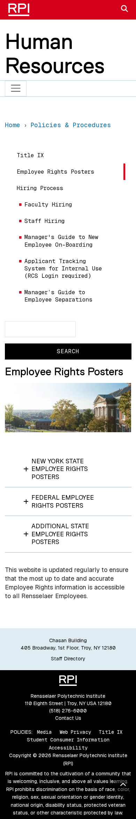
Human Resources (55, 53)
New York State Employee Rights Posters (59, 469)
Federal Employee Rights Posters (62, 501)
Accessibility (68, 748)
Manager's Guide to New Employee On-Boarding (61, 240)
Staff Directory (68, 658)
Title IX (30, 155)
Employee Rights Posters (55, 171)
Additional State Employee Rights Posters (60, 534)
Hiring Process (40, 188)
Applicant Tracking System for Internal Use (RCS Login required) (63, 269)
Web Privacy (75, 732)
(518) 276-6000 (68, 711)
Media (44, 732)
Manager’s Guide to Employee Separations (58, 296)
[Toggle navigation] (16, 88)
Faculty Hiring (48, 204)
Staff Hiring (44, 221)
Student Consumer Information (68, 740)
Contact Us (68, 718)
